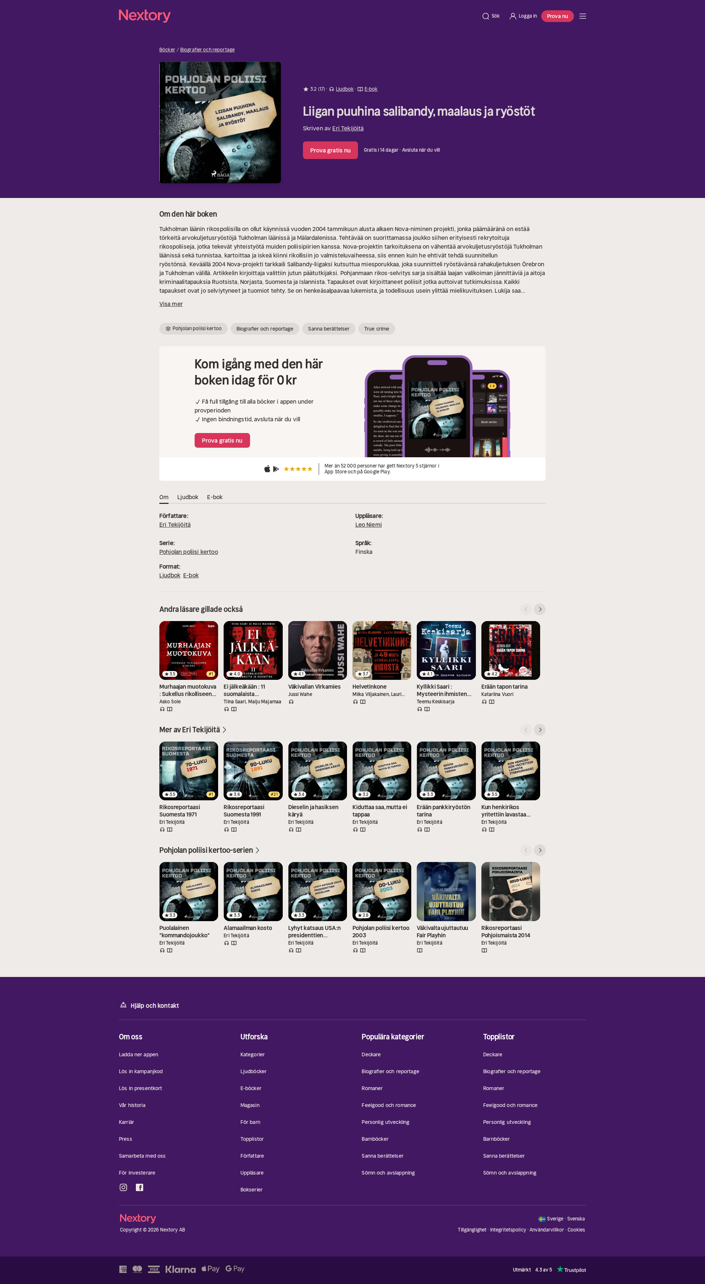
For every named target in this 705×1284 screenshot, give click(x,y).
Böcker (167, 50)
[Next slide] (540, 609)
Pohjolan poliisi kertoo (188, 551)
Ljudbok (169, 575)
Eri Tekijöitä (348, 128)
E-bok (191, 575)
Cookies (576, 1230)
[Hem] (298, 16)
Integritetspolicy (508, 1230)
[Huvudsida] (583, 16)
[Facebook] (139, 1187)
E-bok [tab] (215, 497)
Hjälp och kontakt (155, 1006)
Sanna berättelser (329, 328)
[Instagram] (123, 1187)
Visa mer (171, 303)
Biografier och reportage (207, 50)
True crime (376, 328)
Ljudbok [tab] (187, 497)
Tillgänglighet (472, 1230)
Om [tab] (164, 497)
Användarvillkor (546, 1230)
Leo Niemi (368, 524)
